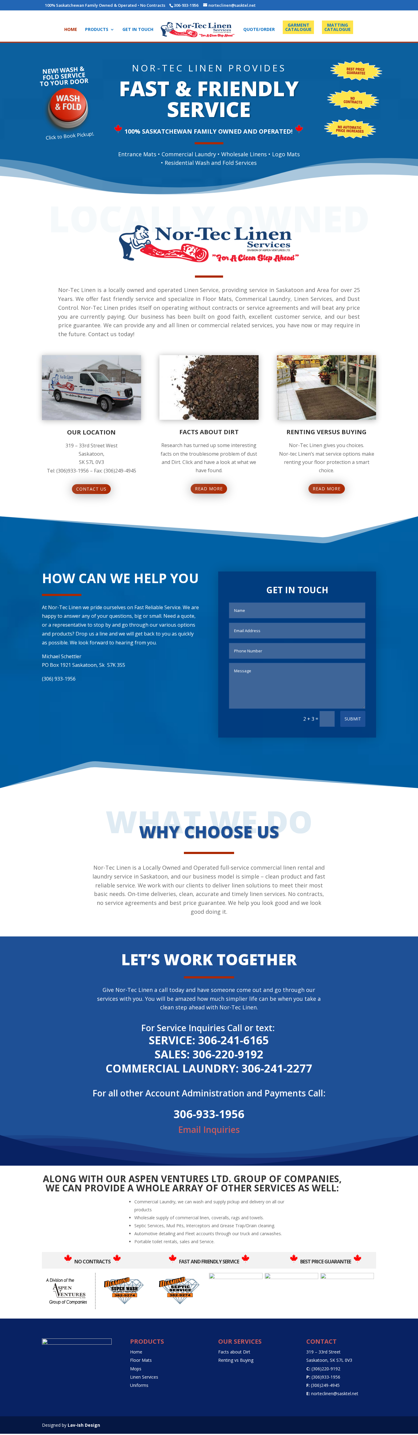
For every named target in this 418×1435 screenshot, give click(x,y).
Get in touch (137, 29)
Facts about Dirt (234, 1352)
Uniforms (139, 1385)
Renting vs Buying (235, 1360)
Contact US (91, 489)
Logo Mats (286, 154)
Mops (135, 1369)
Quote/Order (259, 29)
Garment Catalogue (298, 27)
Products (96, 29)
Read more (209, 489)
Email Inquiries (209, 1129)
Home (70, 29)
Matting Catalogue (337, 27)
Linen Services (144, 1377)
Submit (353, 719)
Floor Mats (141, 1360)
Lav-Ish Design (84, 1425)
